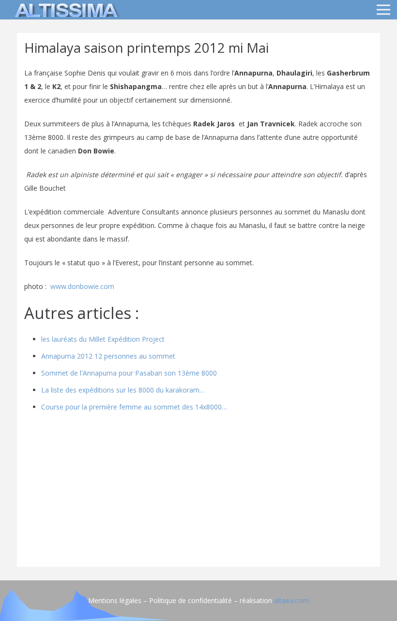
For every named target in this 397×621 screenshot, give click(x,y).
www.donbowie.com (81, 286)
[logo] (65, 9)
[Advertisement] (198, 492)
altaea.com (291, 600)
